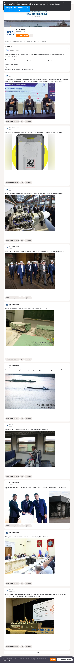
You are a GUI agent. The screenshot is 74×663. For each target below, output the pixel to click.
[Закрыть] (28, 8)
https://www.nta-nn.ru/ (13, 64)
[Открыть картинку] (26, 507)
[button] (22, 35)
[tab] (7, 41)
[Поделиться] (22, 121)
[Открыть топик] (37, 81)
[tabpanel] (37, 361)
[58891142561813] (6, 75)
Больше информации (53, 4)
